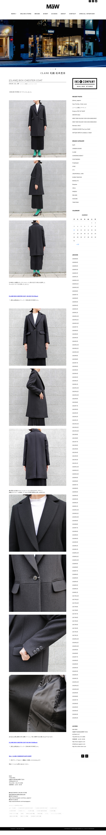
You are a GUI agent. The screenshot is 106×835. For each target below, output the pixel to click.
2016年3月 (75, 671)
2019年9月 (75, 520)
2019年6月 (75, 531)
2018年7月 (75, 570)
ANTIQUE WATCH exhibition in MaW (82, 132)
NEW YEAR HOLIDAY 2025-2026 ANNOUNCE (84, 118)
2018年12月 (75, 553)
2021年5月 (75, 449)
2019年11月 (75, 513)
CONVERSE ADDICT (77, 155)
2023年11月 (75, 348)
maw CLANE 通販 (30, 813)
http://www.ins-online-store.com (17, 794)
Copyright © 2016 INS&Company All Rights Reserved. (79, 828)
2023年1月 (75, 384)
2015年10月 (75, 689)
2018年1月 (75, 592)
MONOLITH (75, 180)
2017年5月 (75, 621)
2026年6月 (75, 262)
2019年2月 (75, 545)
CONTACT (72, 13)
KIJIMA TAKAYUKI (77, 177)
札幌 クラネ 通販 (24, 816)
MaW (22, 813)
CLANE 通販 (52, 810)
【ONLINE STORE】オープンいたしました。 (21, 92)
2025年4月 (75, 305)
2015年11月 (75, 685)
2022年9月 (75, 398)
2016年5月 (75, 664)
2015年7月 (75, 700)
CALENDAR (75, 210)
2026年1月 (75, 276)
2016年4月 (75, 667)
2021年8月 (75, 438)
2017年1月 (75, 635)
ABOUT (63, 13)
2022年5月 (75, 409)
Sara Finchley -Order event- (79, 104)
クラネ (46, 813)
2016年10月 (75, 646)
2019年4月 (75, 538)
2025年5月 (75, 302)
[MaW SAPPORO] (53, 8)
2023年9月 (75, 355)
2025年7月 (75, 294)
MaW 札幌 (40, 813)
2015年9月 (75, 692)
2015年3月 (75, 714)
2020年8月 (75, 481)
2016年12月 (75, 639)
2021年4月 (75, 452)
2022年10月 (75, 395)
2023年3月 (75, 377)
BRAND (37, 13)
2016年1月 (75, 678)
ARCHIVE (75, 255)
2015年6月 (75, 703)
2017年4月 (75, 624)
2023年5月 (75, 370)
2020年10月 (75, 474)
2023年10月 (75, 352)
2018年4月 (75, 581)
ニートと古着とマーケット (79, 107)
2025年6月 (75, 298)
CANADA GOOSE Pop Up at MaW (81, 129)
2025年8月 (75, 291)
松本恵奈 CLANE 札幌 (36, 816)
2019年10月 (75, 517)
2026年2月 (75, 273)
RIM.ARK (74, 195)
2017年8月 (75, 610)
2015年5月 (75, 707)
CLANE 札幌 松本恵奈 (42, 810)
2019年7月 (75, 527)
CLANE (35, 83)
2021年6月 (75, 445)
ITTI (73, 170)
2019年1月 (75, 549)
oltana (74, 188)
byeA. (73, 145)
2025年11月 (75, 284)
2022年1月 (75, 420)
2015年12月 (75, 682)
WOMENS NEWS (19, 805)
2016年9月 (75, 649)
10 (74, 230)
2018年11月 (75, 556)
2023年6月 (75, 366)
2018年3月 (75, 585)
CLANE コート (22, 810)
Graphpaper (75, 163)
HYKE (73, 166)
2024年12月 (75, 316)
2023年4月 (75, 373)
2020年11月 (75, 470)
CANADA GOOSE (77, 148)
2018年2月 (75, 588)
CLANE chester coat (41, 808)
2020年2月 (75, 502)
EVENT (45, 13)
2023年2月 (75, 380)
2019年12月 (75, 510)
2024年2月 (75, 341)
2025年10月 (75, 287)
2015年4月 (75, 710)
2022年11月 (75, 391)
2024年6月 (75, 330)
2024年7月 (75, 327)
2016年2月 (75, 674)
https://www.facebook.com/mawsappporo (19, 801)
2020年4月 (75, 495)
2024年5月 (75, 334)
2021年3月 (75, 456)
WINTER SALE (76, 114)
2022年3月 (75, 413)
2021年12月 (75, 423)
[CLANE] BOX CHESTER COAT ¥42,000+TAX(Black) (23, 742)
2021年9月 (75, 434)
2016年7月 (75, 657)
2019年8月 (75, 524)
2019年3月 (75, 542)
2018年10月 (75, 560)
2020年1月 (75, 506)
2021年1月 (75, 463)
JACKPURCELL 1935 (77, 173)
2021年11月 (75, 427)
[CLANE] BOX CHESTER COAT (25, 80)
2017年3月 (75, 628)
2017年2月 (75, 631)
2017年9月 (75, 606)
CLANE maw (13, 810)
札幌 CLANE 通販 (14, 816)
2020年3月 (75, 499)
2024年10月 (75, 323)
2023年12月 (75, 345)
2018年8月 (75, 567)
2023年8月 (75, 359)
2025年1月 (75, 312)
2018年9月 (75, 563)
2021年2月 (75, 459)
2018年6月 (75, 574)
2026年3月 (75, 269)
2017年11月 (75, 599)
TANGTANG (75, 202)
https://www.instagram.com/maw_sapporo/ (20, 798)
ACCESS (54, 13)
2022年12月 (75, 388)
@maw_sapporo (76, 100)
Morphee (74, 184)
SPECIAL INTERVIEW (87, 13)
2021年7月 (75, 441)
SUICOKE (75, 198)
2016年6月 (75, 660)
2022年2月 (75, 416)
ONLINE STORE (25, 13)
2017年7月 (75, 613)
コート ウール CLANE (56, 813)
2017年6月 (75, 617)
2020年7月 (75, 484)
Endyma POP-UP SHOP (78, 111)
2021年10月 (75, 431)
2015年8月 (75, 696)
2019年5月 (75, 535)
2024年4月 (75, 337)
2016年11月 (75, 642)
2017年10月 (75, 603)
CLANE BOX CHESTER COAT (26, 808)
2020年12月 (75, 466)
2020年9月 (75, 477)
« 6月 (77, 244)
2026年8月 (75, 258)
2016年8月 (75, 653)
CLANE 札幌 (31, 810)
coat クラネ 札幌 (14, 813)
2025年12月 (75, 280)
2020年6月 (75, 488)
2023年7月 (75, 362)
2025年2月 (75, 309)
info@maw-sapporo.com (78, 744)
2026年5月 (75, 266)
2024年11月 (75, 319)
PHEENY (74, 191)
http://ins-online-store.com (79, 746)
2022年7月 (75, 405)
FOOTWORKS (76, 159)
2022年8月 (75, 402)
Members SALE (76, 125)
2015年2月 (75, 718)
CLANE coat (53, 808)
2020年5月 (75, 492)
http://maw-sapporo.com (78, 741)
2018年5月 (75, 578)
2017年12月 (75, 596)
